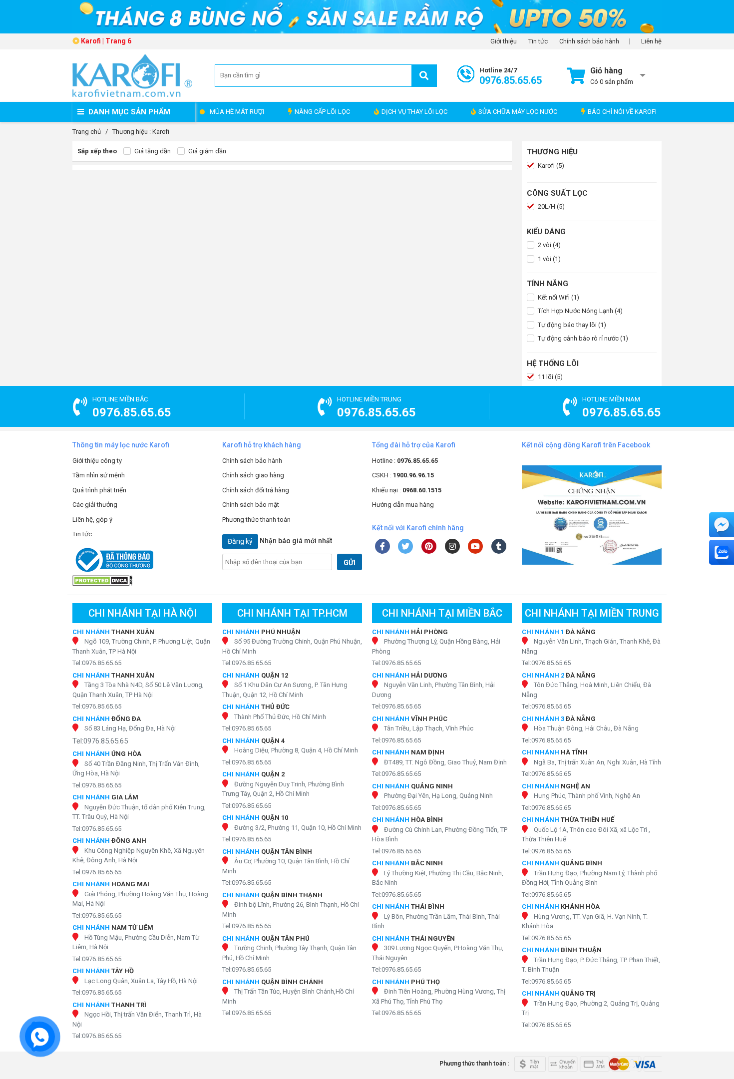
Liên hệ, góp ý (92, 519)
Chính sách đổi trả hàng (255, 490)
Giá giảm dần (206, 151)
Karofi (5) (550, 165)
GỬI (350, 563)
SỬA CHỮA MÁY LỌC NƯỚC (517, 111)
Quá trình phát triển (99, 490)
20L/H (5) (550, 206)
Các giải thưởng (94, 504)
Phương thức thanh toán (256, 519)
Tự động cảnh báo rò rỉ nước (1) (582, 338)
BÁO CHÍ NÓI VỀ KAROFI (622, 111)
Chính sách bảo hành (589, 41)
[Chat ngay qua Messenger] (721, 524)
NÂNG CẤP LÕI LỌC (322, 111)
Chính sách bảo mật (250, 504)
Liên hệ (651, 41)
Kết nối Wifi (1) (557, 297)
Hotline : (405, 460)
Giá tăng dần (152, 151)
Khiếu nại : (406, 490)
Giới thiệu (503, 41)
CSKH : (403, 475)
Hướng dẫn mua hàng (403, 504)
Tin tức (538, 41)
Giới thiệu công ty (97, 460)
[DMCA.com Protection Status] (142, 580)
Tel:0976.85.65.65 (96, 663)
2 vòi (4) (548, 245)
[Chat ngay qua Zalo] (721, 552)
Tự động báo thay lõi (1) (571, 325)
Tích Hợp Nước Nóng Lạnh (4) (579, 311)
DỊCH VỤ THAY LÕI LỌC (414, 111)
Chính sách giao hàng (253, 475)
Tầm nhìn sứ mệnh (98, 475)
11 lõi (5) (549, 376)
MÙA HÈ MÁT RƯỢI (237, 111)
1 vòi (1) (548, 259)
